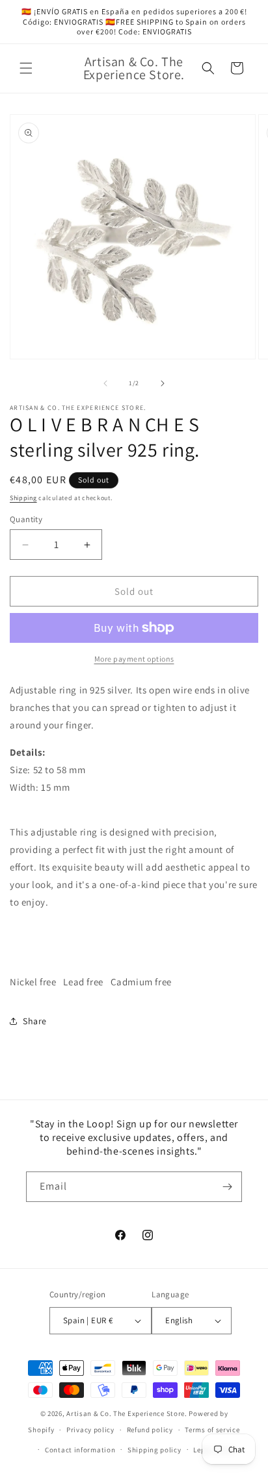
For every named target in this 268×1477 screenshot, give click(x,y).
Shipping (23, 498)
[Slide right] (162, 383)
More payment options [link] (134, 659)
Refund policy (150, 1429)
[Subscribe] (227, 1186)
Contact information (80, 1449)
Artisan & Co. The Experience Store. (126, 1413)
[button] (26, 68)
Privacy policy (90, 1429)
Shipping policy (154, 1449)
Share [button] (35, 1021)
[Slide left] (105, 383)
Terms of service (212, 1429)
